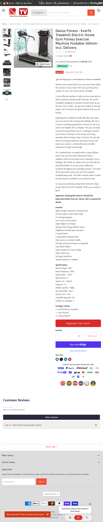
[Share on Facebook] (57, 359)
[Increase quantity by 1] (79, 336)
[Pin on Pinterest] (69, 359)
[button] (7, 32)
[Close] (47, 514)
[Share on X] (61, 359)
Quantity (59, 330)
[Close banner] (100, 3)
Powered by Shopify (51, 517)
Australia (50, 494)
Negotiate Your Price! (78, 323)
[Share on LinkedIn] (65, 359)
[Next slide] (7, 99)
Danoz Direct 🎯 (65, 56)
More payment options (78, 351)
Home (4, 24)
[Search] (91, 13)
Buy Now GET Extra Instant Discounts (25, 514)
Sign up (41, 481)
